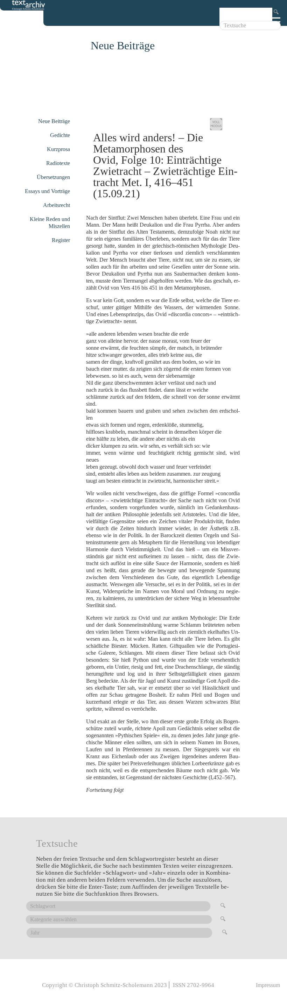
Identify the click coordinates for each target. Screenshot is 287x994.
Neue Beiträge (54, 121)
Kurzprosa (58, 149)
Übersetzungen (53, 177)
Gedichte (60, 135)
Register (61, 240)
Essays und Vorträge (47, 191)
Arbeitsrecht (56, 205)
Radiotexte (58, 163)
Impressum (268, 985)
